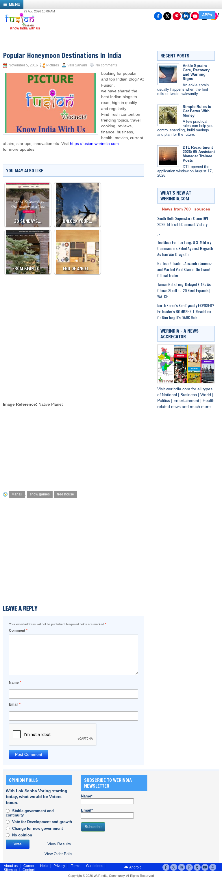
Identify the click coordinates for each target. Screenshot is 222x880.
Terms (75, 866)
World (206, 395)
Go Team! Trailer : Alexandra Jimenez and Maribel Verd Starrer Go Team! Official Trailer (184, 269)
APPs (207, 15)
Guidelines (94, 866)
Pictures (52, 65)
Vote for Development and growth (42, 822)
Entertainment (186, 400)
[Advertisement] (108, 381)
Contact (29, 870)
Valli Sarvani (77, 65)
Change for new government (37, 828)
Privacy (59, 866)
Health (208, 400)
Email (15, 704)
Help (44, 866)
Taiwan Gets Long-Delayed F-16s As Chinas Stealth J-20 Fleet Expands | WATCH (184, 290)
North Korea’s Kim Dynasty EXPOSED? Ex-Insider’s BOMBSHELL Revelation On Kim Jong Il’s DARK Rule (185, 311)
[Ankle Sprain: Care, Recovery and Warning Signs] (168, 74)
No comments (106, 65)
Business (189, 395)
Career (28, 866)
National (170, 395)
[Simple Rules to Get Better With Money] (168, 115)
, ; (158, 233)
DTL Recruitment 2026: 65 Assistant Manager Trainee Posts (199, 154)
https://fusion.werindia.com (94, 143)
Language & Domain (186, 15)
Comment (18, 631)
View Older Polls (58, 854)
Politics (164, 400)
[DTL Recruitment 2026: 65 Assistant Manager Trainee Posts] (168, 156)
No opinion (22, 835)
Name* (86, 796)
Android (135, 867)
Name (15, 682)
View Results (59, 844)
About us (11, 866)
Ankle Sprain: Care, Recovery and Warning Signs (196, 72)
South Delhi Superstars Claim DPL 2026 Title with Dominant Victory (183, 221)
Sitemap (10, 870)
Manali (17, 494)
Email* (87, 810)
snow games (40, 494)
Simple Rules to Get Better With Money (197, 111)
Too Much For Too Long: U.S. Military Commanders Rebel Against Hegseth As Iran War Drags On (185, 248)
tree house (65, 494)
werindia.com (178, 389)
